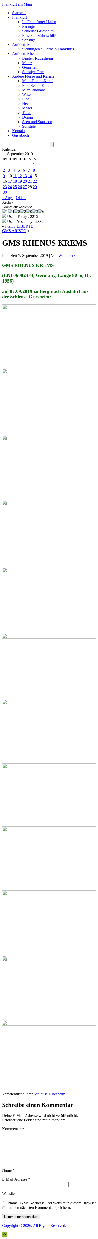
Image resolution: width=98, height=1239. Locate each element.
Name (8, 1170)
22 (35, 181)
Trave (26, 112)
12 (20, 176)
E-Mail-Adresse (16, 1179)
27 (25, 187)
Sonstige (29, 40)
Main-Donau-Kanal (37, 81)
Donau (27, 117)
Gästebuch (20, 135)
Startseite (19, 13)
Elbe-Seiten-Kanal (36, 85)
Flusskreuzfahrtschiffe (39, 35)
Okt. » (21, 197)
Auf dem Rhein (24, 53)
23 (5, 187)
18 (15, 181)
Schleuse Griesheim (38, 31)
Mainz (27, 63)
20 (25, 181)
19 (20, 181)
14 (30, 176)
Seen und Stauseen (37, 122)
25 (15, 187)
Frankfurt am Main (17, 4)
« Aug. (7, 197)
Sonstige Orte (33, 72)
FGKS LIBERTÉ (19, 226)
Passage (28, 26)
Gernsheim (30, 67)
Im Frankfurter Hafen (39, 22)
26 (20, 187)
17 (10, 181)
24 (10, 187)
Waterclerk (66, 255)
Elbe (25, 99)
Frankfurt (19, 17)
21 (30, 181)
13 (25, 176)
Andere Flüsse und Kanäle (33, 76)
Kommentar (13, 1129)
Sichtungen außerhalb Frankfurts (48, 49)
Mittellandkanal (34, 90)
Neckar (28, 103)
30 (5, 192)
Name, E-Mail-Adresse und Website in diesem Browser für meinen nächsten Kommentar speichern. (49, 1205)
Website (8, 1193)
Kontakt (18, 131)
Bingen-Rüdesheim (37, 58)
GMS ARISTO (14, 231)
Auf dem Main (23, 44)
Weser (27, 94)
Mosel (27, 108)
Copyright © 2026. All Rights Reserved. (34, 1225)
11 (15, 176)
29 (35, 187)
